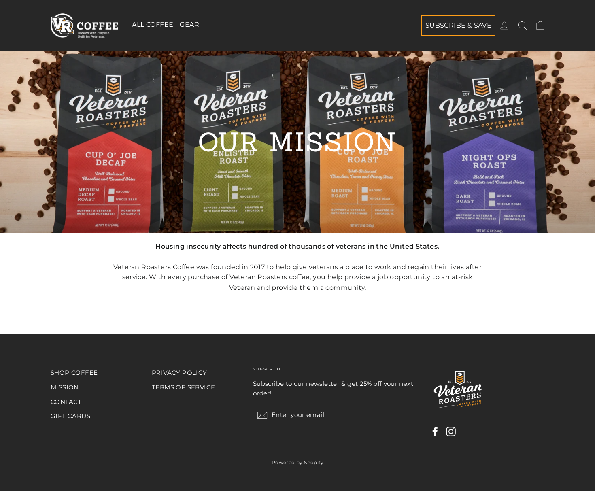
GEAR (189, 24)
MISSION (65, 387)
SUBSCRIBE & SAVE (458, 25)
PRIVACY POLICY (179, 372)
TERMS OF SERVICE (183, 387)
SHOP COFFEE (74, 372)
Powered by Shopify (297, 462)
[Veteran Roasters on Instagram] (451, 431)
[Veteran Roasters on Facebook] (435, 431)
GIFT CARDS (70, 416)
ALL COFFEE (152, 24)
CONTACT (66, 402)
